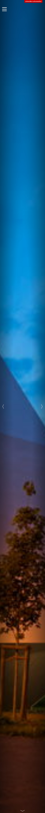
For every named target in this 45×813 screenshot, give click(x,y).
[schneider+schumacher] (33, 1)
